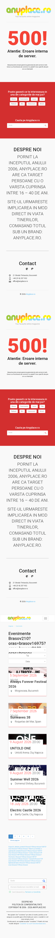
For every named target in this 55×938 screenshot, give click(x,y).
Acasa (14, 99)
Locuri (34, 99)
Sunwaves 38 (20, 717)
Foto (42, 99)
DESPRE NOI (27, 902)
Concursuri (31, 104)
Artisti (42, 104)
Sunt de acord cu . (26, 892)
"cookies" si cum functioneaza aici (32, 924)
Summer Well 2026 (24, 779)
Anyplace (28, 10)
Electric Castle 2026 (25, 810)
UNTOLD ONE (20, 748)
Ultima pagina (14, 840)
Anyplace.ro (30, 294)
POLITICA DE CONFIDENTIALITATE (27, 904)
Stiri (22, 104)
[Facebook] (27, 269)
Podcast (13, 104)
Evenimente (24, 99)
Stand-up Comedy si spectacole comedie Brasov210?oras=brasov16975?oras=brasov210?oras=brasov (25, 851)
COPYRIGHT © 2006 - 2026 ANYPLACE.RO (27, 907)
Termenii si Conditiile (32, 892)
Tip (27, 655)
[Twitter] (32, 269)
